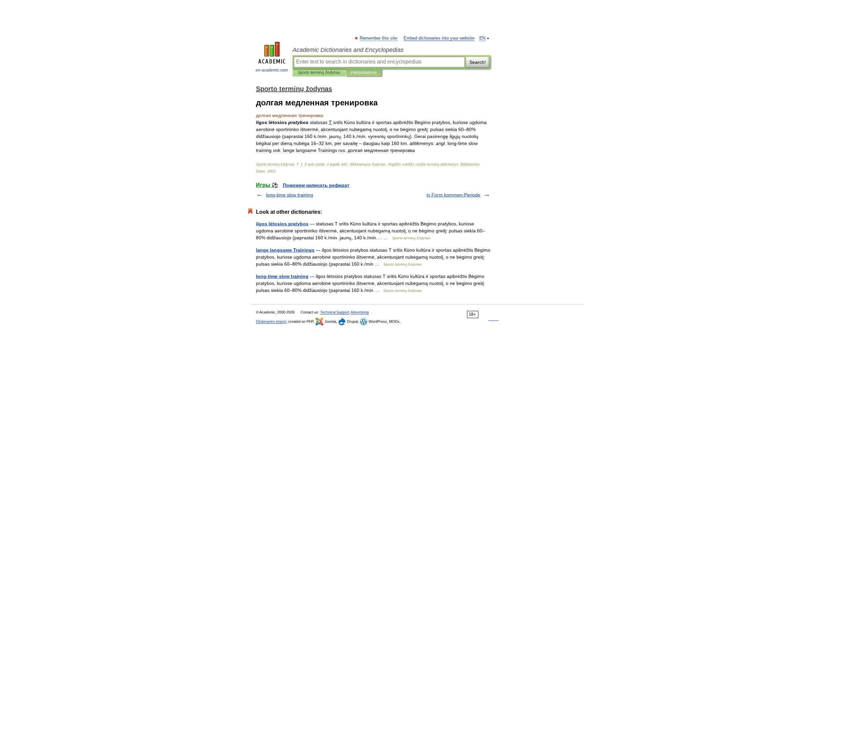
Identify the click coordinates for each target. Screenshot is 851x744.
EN (482, 38)
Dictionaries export (271, 321)
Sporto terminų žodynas (319, 72)
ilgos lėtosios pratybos (282, 223)
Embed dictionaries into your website (439, 38)
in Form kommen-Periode (453, 194)
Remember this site (378, 38)
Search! (477, 62)
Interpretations (364, 72)
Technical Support (334, 312)
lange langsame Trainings (285, 250)
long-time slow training (289, 194)
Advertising (360, 312)
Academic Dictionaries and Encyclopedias (348, 50)
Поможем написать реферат (316, 185)
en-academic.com (272, 70)
